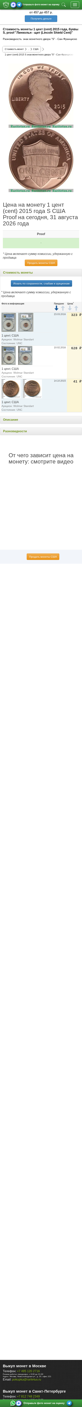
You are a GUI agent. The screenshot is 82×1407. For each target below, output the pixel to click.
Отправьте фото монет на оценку (40, 4)
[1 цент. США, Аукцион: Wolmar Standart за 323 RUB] (9, 322)
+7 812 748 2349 (28, 1396)
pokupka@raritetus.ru (26, 1379)
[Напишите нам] (13, 1403)
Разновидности (15, 431)
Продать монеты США (41, 262)
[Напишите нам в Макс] (13, 5)
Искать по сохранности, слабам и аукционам (41, 283)
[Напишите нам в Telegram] (19, 5)
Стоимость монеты (18, 272)
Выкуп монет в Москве (24, 1366)
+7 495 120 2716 (28, 1371)
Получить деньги (41, 18)
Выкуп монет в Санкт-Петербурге (34, 1391)
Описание (10, 419)
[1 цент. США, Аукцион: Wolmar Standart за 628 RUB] (9, 355)
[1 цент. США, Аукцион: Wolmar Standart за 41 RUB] (11, 388)
